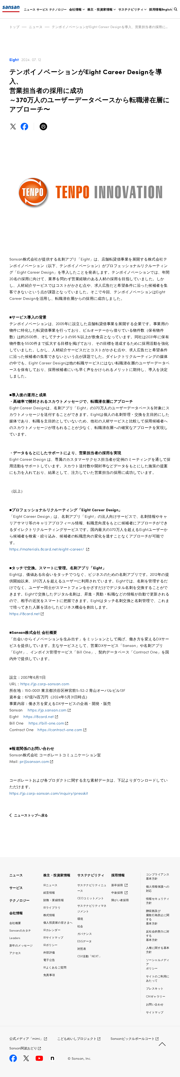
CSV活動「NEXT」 (89, 956)
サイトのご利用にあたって (157, 978)
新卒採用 (117, 885)
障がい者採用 (120, 900)
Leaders (14, 938)
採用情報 (155, 9)
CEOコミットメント (90, 898)
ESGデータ (84, 941)
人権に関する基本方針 (157, 950)
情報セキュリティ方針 (157, 900)
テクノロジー (58, 9)
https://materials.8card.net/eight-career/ (47, 548)
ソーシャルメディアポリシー (157, 964)
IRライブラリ (51, 907)
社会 (80, 926)
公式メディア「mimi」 (26, 1038)
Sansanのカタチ (20, 930)
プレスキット (155, 988)
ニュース (30, 9)
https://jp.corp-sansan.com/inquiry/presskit (48, 793)
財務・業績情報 (53, 900)
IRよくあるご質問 (54, 967)
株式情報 (49, 915)
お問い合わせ (155, 1004)
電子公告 (49, 960)
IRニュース (50, 885)
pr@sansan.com (34, 761)
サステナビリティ (131, 9)
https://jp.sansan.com (47, 709)
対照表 (81, 948)
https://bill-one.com (46, 722)
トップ (14, 26)
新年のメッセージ (21, 945)
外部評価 (49, 952)
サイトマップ (155, 1012)
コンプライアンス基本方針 (157, 876)
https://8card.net (24, 613)
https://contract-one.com (60, 729)
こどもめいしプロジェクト (77, 1038)
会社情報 (75, 9)
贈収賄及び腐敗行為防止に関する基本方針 (157, 917)
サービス (42, 9)
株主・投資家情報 (100, 9)
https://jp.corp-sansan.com (44, 683)
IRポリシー (50, 945)
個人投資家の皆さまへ (58, 922)
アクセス (15, 953)
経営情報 (49, 892)
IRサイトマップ (53, 937)
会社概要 (15, 923)
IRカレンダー (51, 930)
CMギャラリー (155, 996)
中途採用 (117, 892)
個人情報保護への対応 (157, 888)
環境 (80, 919)
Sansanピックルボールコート (133, 1038)
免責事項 (49, 975)
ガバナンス (84, 934)
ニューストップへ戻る (31, 815)
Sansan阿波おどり (23, 1048)
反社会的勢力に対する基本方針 (157, 935)
